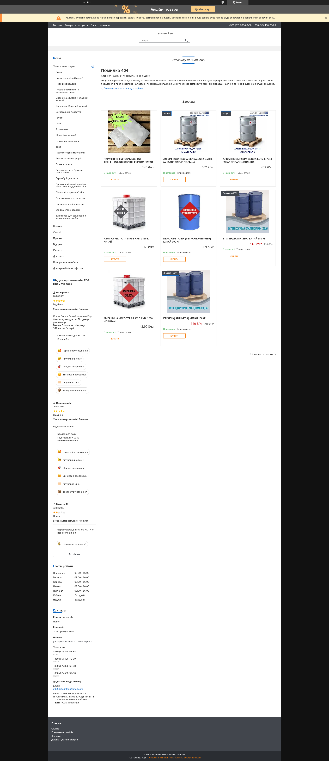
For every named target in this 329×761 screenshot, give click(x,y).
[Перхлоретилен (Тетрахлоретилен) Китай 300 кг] (188, 211)
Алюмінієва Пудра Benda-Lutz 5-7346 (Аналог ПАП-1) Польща (247, 160)
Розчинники (62, 129)
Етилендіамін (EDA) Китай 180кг (184, 318)
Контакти (105, 25)
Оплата (57, 250)
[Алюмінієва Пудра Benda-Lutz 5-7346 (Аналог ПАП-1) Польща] (248, 131)
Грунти (59, 117)
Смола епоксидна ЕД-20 (71, 335)
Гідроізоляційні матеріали (70, 152)
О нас (94, 25)
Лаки (58, 123)
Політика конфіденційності (187, 758)
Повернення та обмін (65, 262)
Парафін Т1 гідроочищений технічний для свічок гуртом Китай (128, 160)
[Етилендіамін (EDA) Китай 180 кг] (248, 211)
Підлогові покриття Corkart (70, 192)
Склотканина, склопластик (70, 198)
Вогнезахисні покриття (68, 111)
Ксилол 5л (63, 339)
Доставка (58, 256)
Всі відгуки (74, 554)
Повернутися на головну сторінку (123, 88)
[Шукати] (186, 40)
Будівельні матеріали (68, 141)
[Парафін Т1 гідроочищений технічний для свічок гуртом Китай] (129, 131)
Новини (57, 226)
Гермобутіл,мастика (67, 178)
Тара (58, 146)
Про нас (58, 238)
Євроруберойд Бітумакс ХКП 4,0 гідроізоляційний (75, 531)
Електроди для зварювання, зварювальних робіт (71, 216)
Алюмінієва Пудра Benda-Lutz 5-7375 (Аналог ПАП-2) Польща (187, 160)
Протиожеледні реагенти (70, 204)
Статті (56, 232)
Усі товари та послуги (261, 354)
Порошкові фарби (66, 83)
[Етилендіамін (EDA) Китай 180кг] (188, 291)
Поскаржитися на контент (160, 758)
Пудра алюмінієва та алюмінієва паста (67, 90)
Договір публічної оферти (68, 268)
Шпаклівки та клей (66, 135)
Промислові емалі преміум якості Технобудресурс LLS (71, 185)
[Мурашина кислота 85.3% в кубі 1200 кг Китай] (129, 291)
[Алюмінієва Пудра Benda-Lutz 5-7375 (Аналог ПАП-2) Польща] (188, 131)
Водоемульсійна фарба (69, 158)
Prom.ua (181, 754)
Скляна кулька (64, 164)
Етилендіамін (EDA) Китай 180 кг (244, 238)
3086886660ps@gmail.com (68, 689)
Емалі (59, 72)
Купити (115, 179)
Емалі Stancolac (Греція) (69, 78)
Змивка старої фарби (68, 209)
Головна (57, 25)
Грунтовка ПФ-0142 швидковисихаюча (68, 439)
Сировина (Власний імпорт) (71, 106)
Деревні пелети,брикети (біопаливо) (69, 171)
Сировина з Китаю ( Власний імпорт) (72, 99)
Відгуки (57, 244)
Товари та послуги (75, 25)
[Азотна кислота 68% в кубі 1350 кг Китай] (129, 211)
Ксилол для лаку (66, 433)
